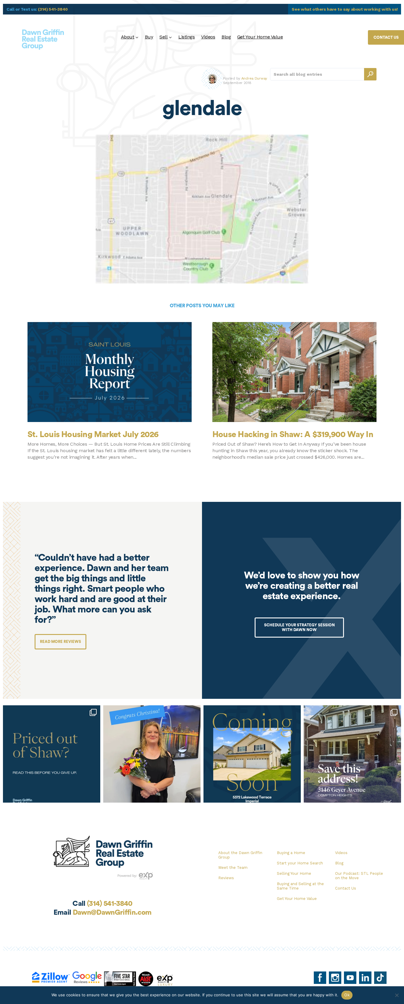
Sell (163, 37)
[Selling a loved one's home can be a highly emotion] (152, 754)
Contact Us (345, 888)
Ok (347, 994)
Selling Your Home (294, 873)
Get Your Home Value (260, 37)
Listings (186, 37)
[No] (397, 995)
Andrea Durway (254, 78)
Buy (149, 37)
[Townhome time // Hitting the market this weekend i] (252, 754)
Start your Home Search (300, 863)
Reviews (226, 878)
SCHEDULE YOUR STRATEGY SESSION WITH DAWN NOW (299, 627)
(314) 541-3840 (53, 9)
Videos (208, 37)
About (127, 37)
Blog (226, 37)
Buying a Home (291, 853)
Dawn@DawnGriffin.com (112, 912)
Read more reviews (60, 642)
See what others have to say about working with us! (345, 9)
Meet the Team (233, 867)
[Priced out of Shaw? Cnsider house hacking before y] (51, 754)
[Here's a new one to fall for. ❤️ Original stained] (352, 754)
